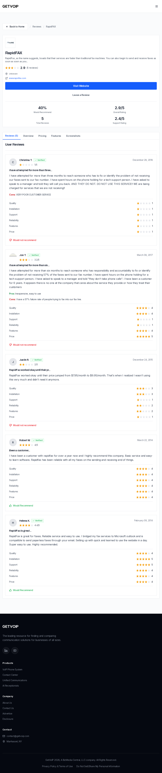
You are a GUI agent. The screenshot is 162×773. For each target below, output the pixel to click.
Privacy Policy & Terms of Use (57, 766)
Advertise (7, 713)
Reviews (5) (11, 135)
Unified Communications (15, 680)
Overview (28, 135)
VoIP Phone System (12, 669)
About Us (7, 702)
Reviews (37, 26)
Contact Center (10, 675)
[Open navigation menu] (156, 6)
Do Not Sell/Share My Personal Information (98, 766)
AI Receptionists (11, 685)
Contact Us (8, 708)
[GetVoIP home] (10, 6)
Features (56, 135)
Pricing (42, 135)
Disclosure (8, 719)
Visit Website (81, 85)
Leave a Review (81, 95)
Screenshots (73, 135)
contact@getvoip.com (18, 736)
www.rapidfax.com (17, 78)
